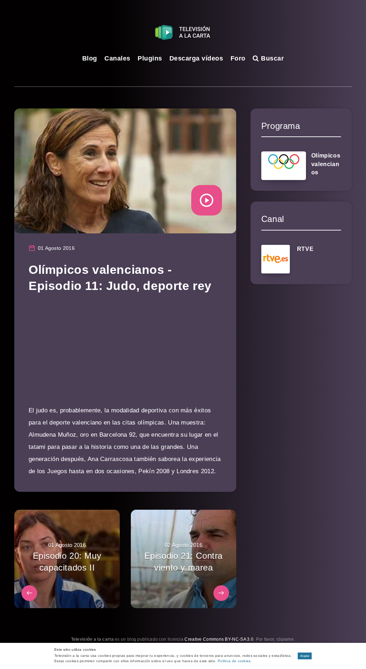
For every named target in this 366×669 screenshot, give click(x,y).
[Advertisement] (125, 354)
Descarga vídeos (196, 58)
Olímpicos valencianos (325, 163)
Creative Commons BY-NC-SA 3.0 (218, 639)
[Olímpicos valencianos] (283, 165)
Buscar (271, 58)
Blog (89, 58)
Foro (238, 58)
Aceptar (305, 656)
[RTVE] (275, 259)
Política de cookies (234, 661)
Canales (117, 58)
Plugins (150, 58)
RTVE (305, 249)
